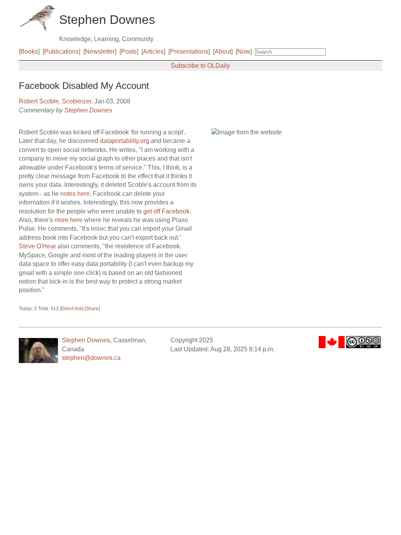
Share (92, 308)
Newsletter (100, 51)
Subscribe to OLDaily (200, 65)
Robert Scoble (39, 101)
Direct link (71, 308)
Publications (61, 51)
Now (243, 51)
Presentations (189, 51)
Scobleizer (76, 101)
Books (29, 51)
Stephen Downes (88, 110)
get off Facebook (166, 211)
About (223, 51)
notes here (75, 193)
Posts (129, 51)
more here (68, 220)
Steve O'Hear (37, 246)
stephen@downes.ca (91, 357)
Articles (153, 51)
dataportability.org (124, 140)
